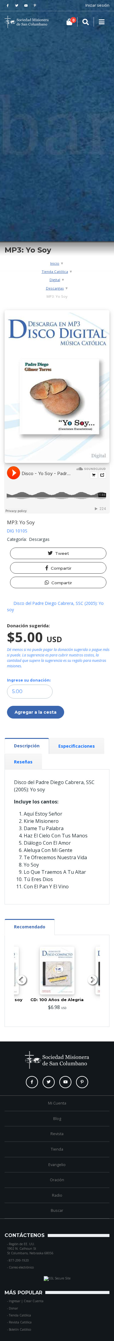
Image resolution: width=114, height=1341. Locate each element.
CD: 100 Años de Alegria (57, 999)
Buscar (57, 1210)
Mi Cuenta (57, 1103)
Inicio (54, 263)
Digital (55, 279)
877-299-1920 (19, 1260)
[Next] (92, 980)
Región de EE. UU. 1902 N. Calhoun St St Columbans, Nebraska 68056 (30, 1249)
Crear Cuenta (33, 1301)
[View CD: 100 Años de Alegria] (57, 970)
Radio (57, 1195)
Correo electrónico (21, 1267)
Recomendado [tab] (29, 927)
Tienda (57, 1149)
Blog (57, 1118)
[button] (58, 553)
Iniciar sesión (97, 5)
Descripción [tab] (27, 746)
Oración (57, 1179)
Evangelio (57, 1164)
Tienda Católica (55, 271)
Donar (13, 1308)
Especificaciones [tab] (76, 746)
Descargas (55, 288)
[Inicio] (14, 22)
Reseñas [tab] (23, 762)
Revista (57, 1133)
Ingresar (14, 1301)
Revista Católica (20, 1322)
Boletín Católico (20, 1329)
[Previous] (21, 980)
